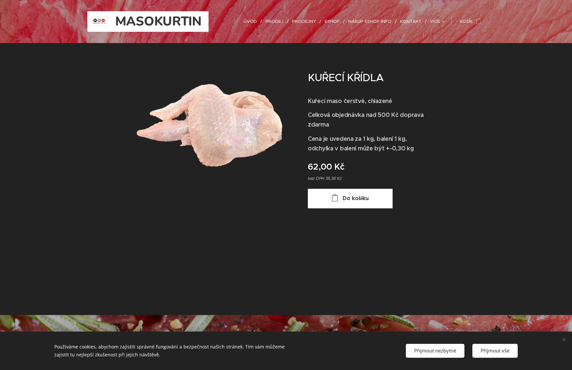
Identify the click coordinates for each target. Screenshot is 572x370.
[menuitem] (252, 21)
